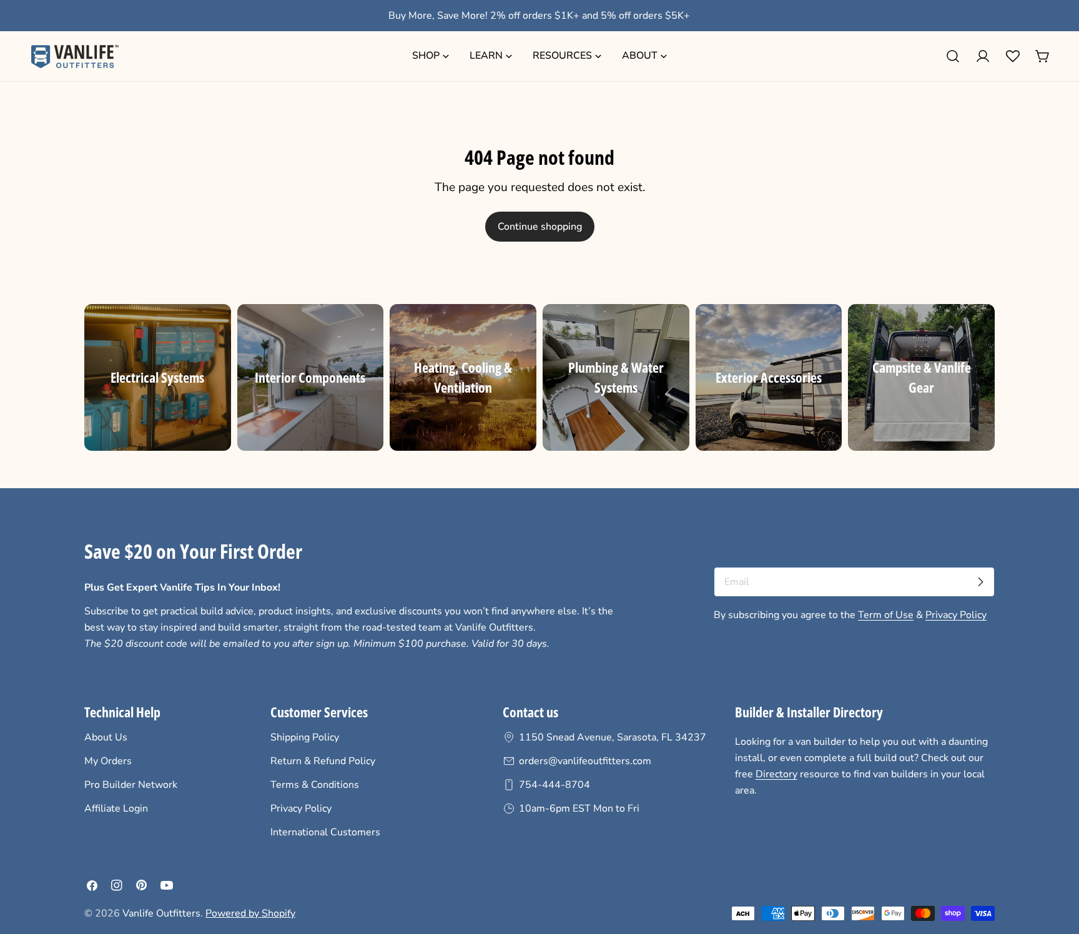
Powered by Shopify (250, 913)
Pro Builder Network (130, 785)
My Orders (108, 761)
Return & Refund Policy (322, 761)
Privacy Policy (956, 615)
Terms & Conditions (314, 785)
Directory (776, 774)
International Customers (325, 832)
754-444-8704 (554, 785)
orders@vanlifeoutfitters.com (585, 761)
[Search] (952, 56)
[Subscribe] (980, 582)
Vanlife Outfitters (161, 913)
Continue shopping (540, 227)
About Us (105, 737)
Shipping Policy (304, 737)
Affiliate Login (116, 808)
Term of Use (886, 615)
